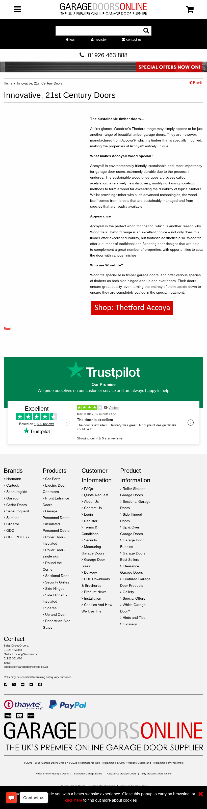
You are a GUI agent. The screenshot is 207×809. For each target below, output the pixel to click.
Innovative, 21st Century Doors (39, 83)
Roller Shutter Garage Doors (52, 773)
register (101, 39)
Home (8, 83)
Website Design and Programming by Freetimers (155, 762)
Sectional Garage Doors (88, 773)
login (72, 39)
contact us (133, 39)
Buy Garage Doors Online (157, 773)
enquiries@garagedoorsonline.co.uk (26, 666)
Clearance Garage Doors (121, 773)
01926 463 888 (107, 55)
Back (197, 83)
